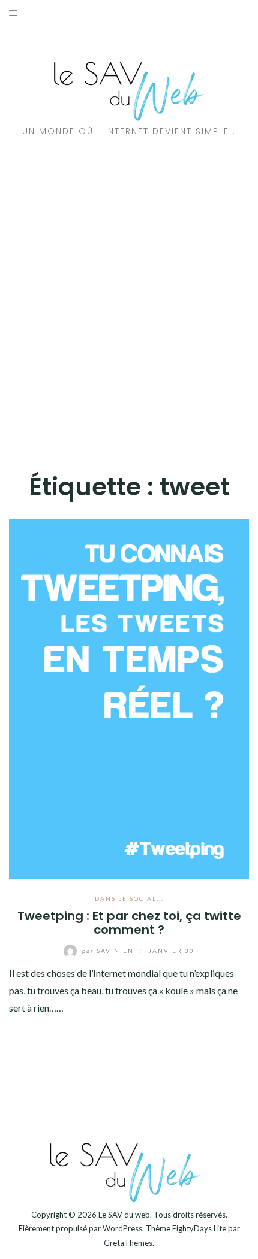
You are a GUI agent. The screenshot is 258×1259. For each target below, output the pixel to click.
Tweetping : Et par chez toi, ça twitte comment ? (129, 922)
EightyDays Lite (199, 1228)
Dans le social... (129, 898)
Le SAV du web (124, 1214)
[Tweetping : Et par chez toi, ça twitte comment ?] (129, 697)
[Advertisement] (129, 300)
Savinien (109, 950)
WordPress (122, 1228)
